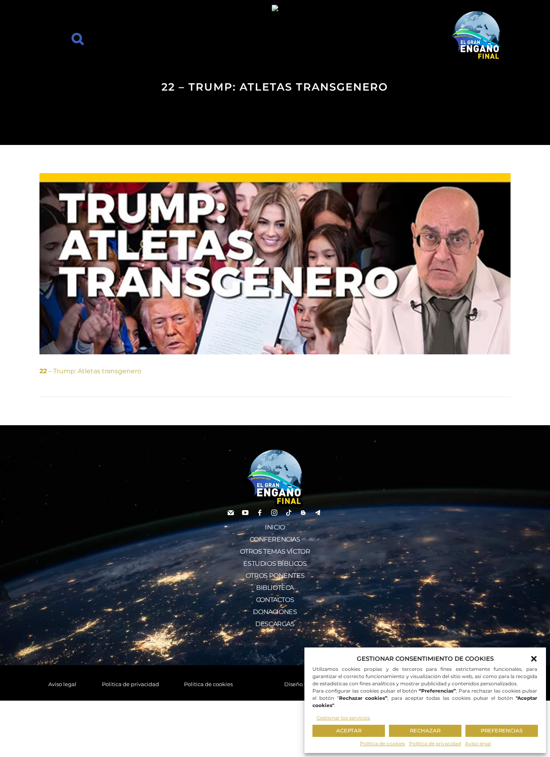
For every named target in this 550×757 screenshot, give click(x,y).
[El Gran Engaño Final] (476, 35)
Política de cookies (382, 743)
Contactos (275, 600)
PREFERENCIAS (502, 730)
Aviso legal (478, 743)
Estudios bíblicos (274, 563)
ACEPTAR (349, 730)
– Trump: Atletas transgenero (90, 371)
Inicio (275, 527)
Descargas (274, 624)
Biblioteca (275, 588)
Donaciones (275, 612)
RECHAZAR (425, 730)
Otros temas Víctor (275, 551)
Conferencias (275, 539)
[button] (534, 659)
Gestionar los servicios (343, 718)
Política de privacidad (435, 743)
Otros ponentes (275, 575)
